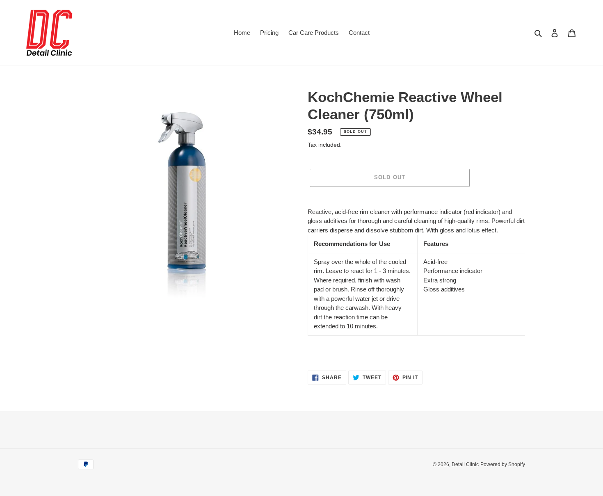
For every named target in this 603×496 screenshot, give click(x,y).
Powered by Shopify (502, 464)
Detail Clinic (465, 464)
